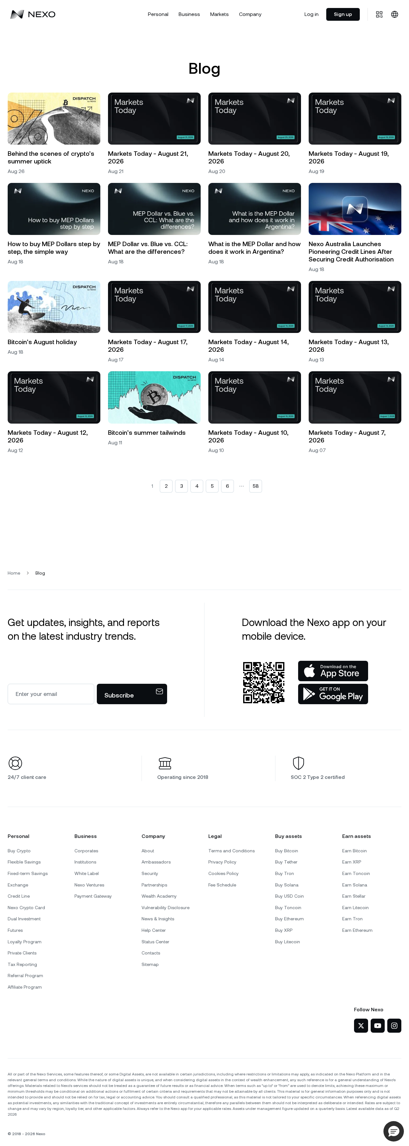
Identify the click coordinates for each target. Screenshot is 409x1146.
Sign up (343, 14)
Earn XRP (351, 861)
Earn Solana (354, 884)
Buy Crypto (19, 850)
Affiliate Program (25, 987)
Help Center (154, 930)
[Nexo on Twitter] (361, 1026)
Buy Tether (286, 861)
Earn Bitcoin (354, 850)
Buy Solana (286, 884)
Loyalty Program (25, 941)
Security (150, 873)
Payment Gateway (93, 896)
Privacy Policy (222, 861)
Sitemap (150, 964)
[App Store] (333, 671)
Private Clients (22, 952)
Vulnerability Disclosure (165, 907)
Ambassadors (156, 861)
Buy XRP (283, 930)
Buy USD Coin (289, 896)
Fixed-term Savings (28, 873)
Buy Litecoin (287, 941)
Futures (15, 930)
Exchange (18, 884)
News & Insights (158, 918)
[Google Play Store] (333, 694)
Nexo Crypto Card (26, 907)
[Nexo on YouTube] (378, 1026)
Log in (312, 14)
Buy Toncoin (288, 907)
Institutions (85, 861)
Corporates (86, 850)
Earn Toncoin (356, 873)
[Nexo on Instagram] (394, 1026)
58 (256, 486)
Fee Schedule (222, 884)
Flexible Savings (24, 861)
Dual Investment (24, 918)
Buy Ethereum (289, 918)
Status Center (155, 941)
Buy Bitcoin (286, 850)
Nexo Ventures (89, 884)
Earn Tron (352, 918)
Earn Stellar (354, 896)
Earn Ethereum (357, 930)
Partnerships (154, 884)
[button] (393, 1131)
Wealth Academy (159, 896)
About (148, 850)
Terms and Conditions (231, 850)
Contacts (151, 952)
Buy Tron (284, 873)
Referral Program (25, 975)
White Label (86, 873)
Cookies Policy (223, 873)
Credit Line (19, 896)
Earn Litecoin (355, 907)
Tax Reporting (22, 964)
